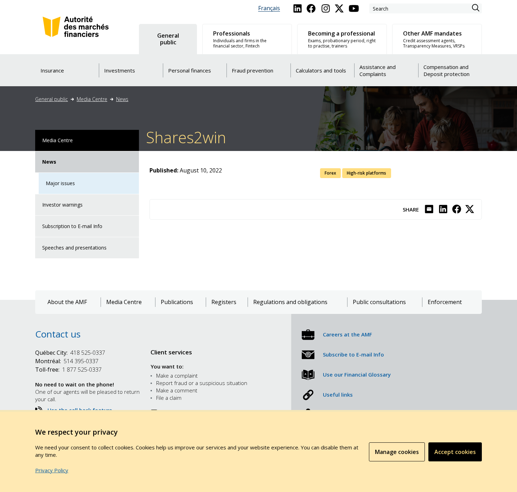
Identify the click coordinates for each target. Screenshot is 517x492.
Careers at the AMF (347, 334)
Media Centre (92, 99)
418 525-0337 (70, 353)
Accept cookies (455, 452)
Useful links (338, 394)
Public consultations (379, 302)
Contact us (58, 334)
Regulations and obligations (290, 302)
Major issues (60, 183)
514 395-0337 (66, 361)
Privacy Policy (51, 470)
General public (51, 99)
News (122, 99)
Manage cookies (397, 452)
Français (269, 8)
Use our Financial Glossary (357, 374)
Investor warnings (62, 204)
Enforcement (445, 302)
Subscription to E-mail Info (72, 226)
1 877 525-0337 (68, 369)
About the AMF (67, 302)
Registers (223, 302)
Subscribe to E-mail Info (353, 354)
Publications (177, 302)
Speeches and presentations (74, 247)
